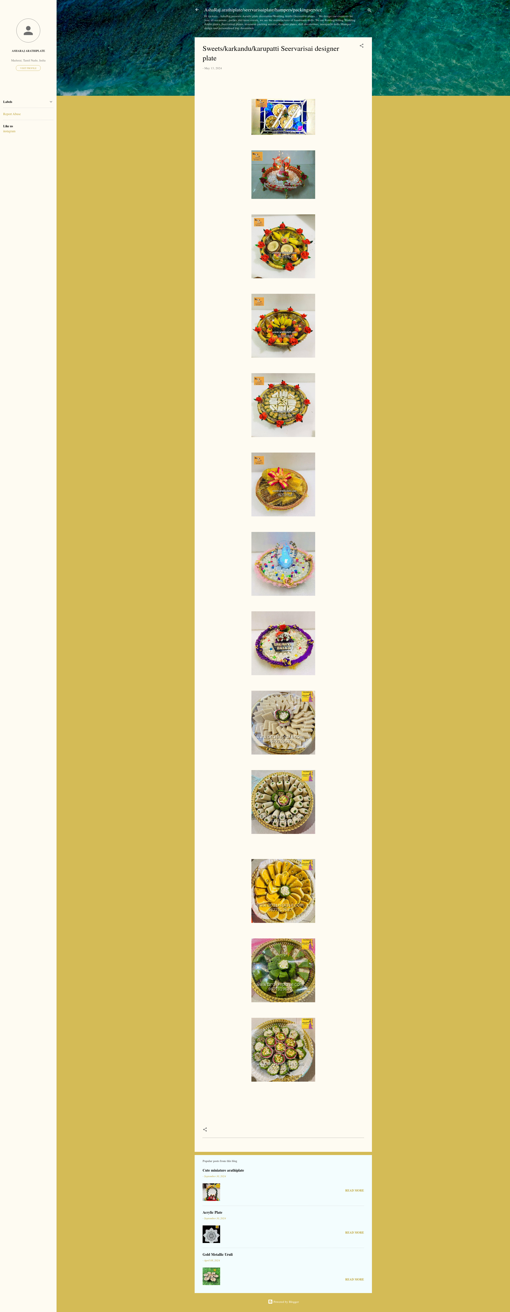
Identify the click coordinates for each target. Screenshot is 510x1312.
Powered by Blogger (286, 1302)
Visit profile (28, 68)
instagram (9, 131)
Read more (354, 1190)
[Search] (369, 11)
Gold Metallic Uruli (218, 1254)
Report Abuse (12, 114)
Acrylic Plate (212, 1212)
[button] (361, 46)
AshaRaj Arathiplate (28, 51)
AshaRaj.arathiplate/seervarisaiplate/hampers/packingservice (263, 9)
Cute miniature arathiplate (223, 1170)
